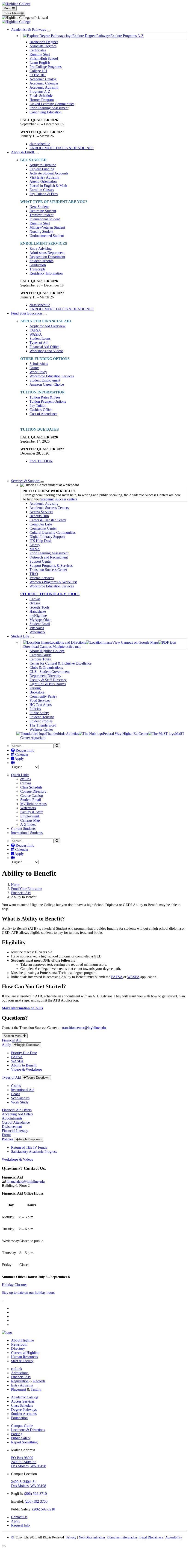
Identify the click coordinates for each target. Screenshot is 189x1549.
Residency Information (46, 273)
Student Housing (42, 717)
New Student (39, 207)
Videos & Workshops (26, 1069)
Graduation (38, 265)
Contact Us (19, 1517)
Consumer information (122, 1537)
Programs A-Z (40, 91)
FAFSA (35, 330)
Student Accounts (24, 1414)
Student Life (20, 636)
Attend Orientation (43, 181)
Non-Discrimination (92, 1537)
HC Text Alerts (41, 705)
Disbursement (12, 1126)
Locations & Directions (28, 1430)
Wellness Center (41, 729)
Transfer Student (41, 215)
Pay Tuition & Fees (44, 194)
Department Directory (45, 676)
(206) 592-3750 (36, 1501)
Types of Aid (39, 343)
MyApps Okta (40, 620)
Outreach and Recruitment (49, 557)
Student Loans (40, 338)
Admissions (20, 1373)
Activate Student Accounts (49, 173)
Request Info (24, 750)
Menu (8, 8)
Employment (29, 816)
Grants (34, 368)
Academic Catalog (43, 79)
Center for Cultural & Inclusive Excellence (61, 663)
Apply (19, 758)
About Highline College (47, 651)
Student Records (41, 261)
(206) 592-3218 (43, 1509)
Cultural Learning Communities (53, 532)
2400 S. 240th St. (23, 1462)
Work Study (38, 372)
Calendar (21, 754)
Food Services (40, 700)
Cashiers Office (41, 410)
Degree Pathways (24, 1409)
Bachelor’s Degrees (44, 42)
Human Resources (24, 1357)
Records (39, 1381)
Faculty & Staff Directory (48, 680)
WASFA (36, 334)
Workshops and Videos (46, 351)
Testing (36, 1389)
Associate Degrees (43, 46)
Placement (18, 1389)
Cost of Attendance (43, 414)
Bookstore (37, 692)
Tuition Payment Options (48, 401)
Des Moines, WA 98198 (28, 1466)
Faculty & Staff (31, 812)
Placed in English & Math (48, 186)
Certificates (38, 50)
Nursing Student (41, 231)
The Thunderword (43, 725)
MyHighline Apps (33, 804)
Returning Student (43, 211)
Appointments (12, 1118)
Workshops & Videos (17, 1159)
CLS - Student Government (50, 671)
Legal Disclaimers (151, 1537)
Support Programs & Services (51, 565)
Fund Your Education (26, 889)
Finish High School (44, 58)
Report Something (24, 1442)
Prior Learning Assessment (49, 108)
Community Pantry (43, 696)
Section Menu (13, 1036)
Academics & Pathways (29, 29)
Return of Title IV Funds (29, 1147)
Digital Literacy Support (47, 537)
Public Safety (39, 713)
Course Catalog (31, 795)
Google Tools (39, 607)
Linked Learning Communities (52, 104)
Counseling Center (43, 528)
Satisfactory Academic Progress (34, 1151)
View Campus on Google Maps (135, 642)
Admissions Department (47, 253)
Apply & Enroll (23, 152)
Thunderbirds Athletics (62, 733)
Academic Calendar (44, 83)
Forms (6, 1135)
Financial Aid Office (44, 347)
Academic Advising (44, 87)
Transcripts (37, 269)
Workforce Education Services (52, 376)
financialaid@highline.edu (25, 1181)
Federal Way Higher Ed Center (125, 733)
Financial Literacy (15, 1131)
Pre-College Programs (46, 67)
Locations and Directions (68, 642)
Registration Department (47, 257)
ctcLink (35, 603)
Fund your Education (27, 313)
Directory (18, 1348)
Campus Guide (40, 655)
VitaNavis (37, 628)
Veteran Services (42, 578)
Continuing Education (46, 112)
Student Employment (45, 380)
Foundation (19, 1418)
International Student (45, 219)
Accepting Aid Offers (17, 1114)
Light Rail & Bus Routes (48, 684)
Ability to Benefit (23, 1065)
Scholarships (39, 364)
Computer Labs (41, 524)
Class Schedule (31, 787)
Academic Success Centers (49, 508)
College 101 (38, 71)
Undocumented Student (47, 236)
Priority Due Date (24, 1053)
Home (15, 885)
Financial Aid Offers (17, 1110)
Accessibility (173, 1537)
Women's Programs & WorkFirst (53, 582)
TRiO (34, 574)
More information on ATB (22, 1008)
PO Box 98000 (22, 1458)
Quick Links (20, 775)
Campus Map (30, 820)
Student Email (40, 624)
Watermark (37, 632)
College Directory (33, 791)
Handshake (38, 611)
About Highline (22, 1340)
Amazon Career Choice (47, 384)
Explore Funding (42, 169)
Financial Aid (21, 893)
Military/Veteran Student (47, 227)
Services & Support (25, 481)
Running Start (40, 54)
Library (35, 545)
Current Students (23, 829)
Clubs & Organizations (46, 667)
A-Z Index (28, 824)
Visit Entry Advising (44, 177)
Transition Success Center (48, 570)
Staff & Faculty (22, 1361)
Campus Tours (40, 659)
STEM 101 (38, 75)
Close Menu (12, 13)
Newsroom (19, 1344)
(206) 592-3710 (35, 1494)
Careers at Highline (25, 1353)
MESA (35, 549)
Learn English (40, 63)
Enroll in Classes (42, 190)
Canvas (35, 599)
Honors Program (42, 100)
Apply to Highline (43, 165)
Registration (20, 1381)
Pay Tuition (38, 405)
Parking (35, 688)
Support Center (41, 561)
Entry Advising (41, 248)
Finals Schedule (41, 96)
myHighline (38, 615)
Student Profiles (41, 721)
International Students (27, 833)
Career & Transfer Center (48, 520)
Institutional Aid (22, 1090)
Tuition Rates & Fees (45, 397)
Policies (35, 709)
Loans (15, 1094)
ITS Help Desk (41, 541)
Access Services (41, 512)
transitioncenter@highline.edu (84, 1028)
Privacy (71, 1537)
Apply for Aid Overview (47, 326)
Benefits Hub (39, 516)
